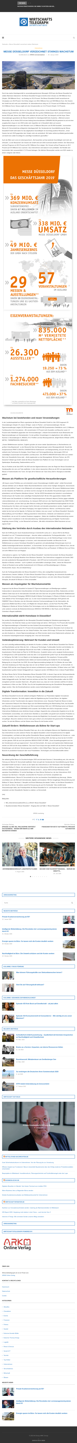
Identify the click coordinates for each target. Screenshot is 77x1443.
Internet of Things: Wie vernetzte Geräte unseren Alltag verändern (23, 1216)
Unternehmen (8, 1364)
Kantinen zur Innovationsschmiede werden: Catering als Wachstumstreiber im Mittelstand (30, 1208)
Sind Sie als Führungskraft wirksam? (30, 985)
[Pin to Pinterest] (40, 819)
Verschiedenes (8, 1368)
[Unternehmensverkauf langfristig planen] (19, 854)
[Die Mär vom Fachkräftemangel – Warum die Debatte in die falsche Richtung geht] (57, 854)
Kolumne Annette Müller (11, 1333)
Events (6, 1315)
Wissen (6, 1377)
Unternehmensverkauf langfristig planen (20, 869)
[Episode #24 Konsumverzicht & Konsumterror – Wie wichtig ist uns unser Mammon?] (8, 1019)
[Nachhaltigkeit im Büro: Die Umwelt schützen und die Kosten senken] (69, 956)
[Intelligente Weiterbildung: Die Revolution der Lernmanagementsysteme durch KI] (69, 932)
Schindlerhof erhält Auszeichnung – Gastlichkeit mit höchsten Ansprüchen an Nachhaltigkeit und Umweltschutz (44, 1036)
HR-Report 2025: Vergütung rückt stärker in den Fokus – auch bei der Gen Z (26, 1212)
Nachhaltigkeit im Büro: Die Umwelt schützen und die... (36, 3)
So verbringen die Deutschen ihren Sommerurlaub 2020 (37, 1071)
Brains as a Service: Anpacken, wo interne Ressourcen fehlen (39, 1047)
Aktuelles (6, 1307)
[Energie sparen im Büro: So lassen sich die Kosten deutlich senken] (69, 944)
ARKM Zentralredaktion (37, 55)
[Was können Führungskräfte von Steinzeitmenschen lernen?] (8, 975)
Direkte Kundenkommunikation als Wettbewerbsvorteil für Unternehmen (25, 1195)
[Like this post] (34, 819)
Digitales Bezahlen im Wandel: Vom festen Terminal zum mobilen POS (24, 1186)
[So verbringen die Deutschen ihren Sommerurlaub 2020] (8, 1075)
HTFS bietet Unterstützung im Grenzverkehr (32, 1084)
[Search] (74, 38)
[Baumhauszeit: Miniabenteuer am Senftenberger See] (8, 1062)
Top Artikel (7, 1360)
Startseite (5, 44)
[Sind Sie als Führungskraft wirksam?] (8, 988)
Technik (6, 1355)
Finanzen (7, 1320)
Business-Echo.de (12, 1180)
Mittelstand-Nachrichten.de (16, 1156)
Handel (6, 1329)
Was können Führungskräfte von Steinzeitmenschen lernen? (39, 972)
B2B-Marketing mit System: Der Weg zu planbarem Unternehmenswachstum (43, 6)
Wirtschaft (7, 1373)
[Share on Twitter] (38, 819)
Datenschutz (6, 1291)
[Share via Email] (43, 819)
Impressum (5, 1287)
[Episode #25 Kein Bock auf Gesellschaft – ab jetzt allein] (8, 1007)
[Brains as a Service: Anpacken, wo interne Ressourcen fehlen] (8, 1050)
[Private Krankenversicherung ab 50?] (69, 920)
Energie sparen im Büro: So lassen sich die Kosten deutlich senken (27, 941)
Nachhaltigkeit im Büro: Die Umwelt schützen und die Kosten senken (28, 953)
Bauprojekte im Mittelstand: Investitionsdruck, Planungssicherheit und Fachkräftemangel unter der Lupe (35, 1173)
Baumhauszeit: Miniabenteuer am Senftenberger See (36, 1059)
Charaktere (7, 1311)
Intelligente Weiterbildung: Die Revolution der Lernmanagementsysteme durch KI (29, 930)
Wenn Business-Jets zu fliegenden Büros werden (17, 1190)
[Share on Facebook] (36, 819)
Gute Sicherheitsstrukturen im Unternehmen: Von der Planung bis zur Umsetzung (28, 1162)
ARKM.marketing (38, 813)
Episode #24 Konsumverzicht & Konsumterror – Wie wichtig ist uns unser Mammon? (44, 1017)
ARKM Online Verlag (8, 1275)
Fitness (6, 1324)
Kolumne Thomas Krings (11, 1338)
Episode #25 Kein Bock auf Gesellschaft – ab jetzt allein (37, 1003)
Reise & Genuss (9, 1346)
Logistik (6, 1342)
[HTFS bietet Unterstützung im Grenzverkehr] (8, 1087)
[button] (28, 3)
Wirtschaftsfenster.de (14, 1202)
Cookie (4, 1295)
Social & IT (7, 1351)
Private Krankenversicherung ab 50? (16, 917)
